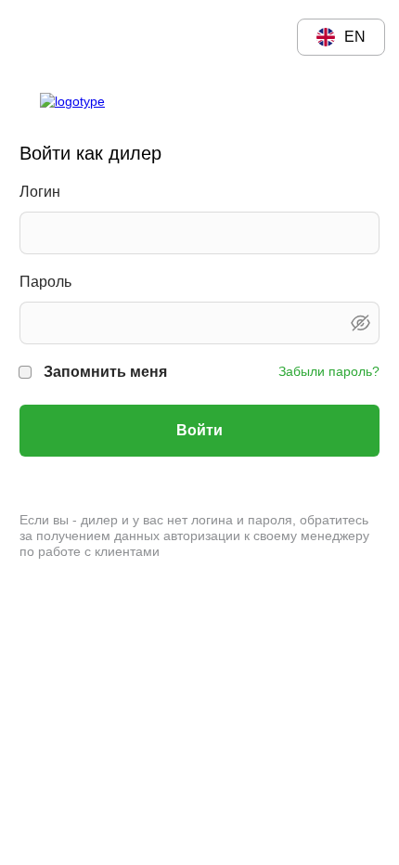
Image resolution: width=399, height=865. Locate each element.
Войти (199, 430)
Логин (39, 192)
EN (355, 37)
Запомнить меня (105, 372)
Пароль (45, 282)
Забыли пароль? (329, 371)
